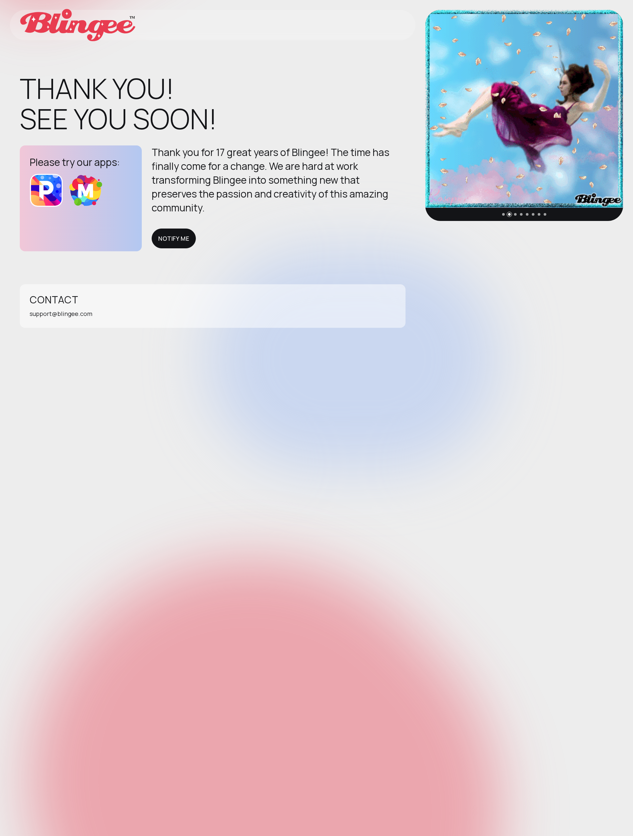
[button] (503, 214)
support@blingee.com (61, 314)
